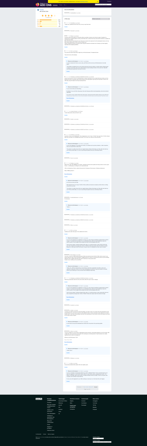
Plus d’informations (70, 98)
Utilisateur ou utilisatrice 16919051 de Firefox (79, 129)
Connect (83, 400)
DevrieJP (72, 30)
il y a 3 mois (76, 305)
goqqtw (72, 305)
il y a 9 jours (77, 30)
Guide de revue (50, 430)
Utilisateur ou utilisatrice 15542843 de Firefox (79, 124)
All (59, 413)
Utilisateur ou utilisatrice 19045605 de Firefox (79, 76)
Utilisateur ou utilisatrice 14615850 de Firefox (79, 214)
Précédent (79, 387)
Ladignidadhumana (74, 197)
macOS (60, 405)
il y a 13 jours (76, 35)
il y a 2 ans (78, 12)
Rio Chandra (73, 254)
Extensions (55, 5)
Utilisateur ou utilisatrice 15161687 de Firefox (79, 278)
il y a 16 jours (91, 106)
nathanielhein (73, 12)
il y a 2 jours (77, 22)
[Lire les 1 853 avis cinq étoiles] (48, 19)
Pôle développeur (51, 413)
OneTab (42, 9)
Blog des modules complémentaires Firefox (51, 406)
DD (71, 230)
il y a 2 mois (76, 163)
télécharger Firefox (84, 1)
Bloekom (72, 358)
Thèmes (60, 5)
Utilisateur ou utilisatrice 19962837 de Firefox (79, 219)
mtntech (72, 134)
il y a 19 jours (80, 111)
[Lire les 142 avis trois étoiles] (48, 23)
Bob (71, 363)
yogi (72, 157)
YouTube (95, 403)
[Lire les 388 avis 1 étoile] (48, 26)
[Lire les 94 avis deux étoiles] (48, 24)
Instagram (95, 400)
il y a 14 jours (86, 61)
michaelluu (73, 22)
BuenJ (72, 35)
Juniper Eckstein (74, 111)
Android (60, 409)
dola (72, 331)
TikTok (94, 405)
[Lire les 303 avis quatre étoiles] (48, 21)
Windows (61, 403)
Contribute (83, 403)
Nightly (71, 400)
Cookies (44, 434)
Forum (48, 424)
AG (71, 50)
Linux (60, 411)
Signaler (66, 26)
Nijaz (72, 225)
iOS (59, 407)
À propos (49, 402)
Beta (71, 403)
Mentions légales (51, 434)
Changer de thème (96, 440)
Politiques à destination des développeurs (50, 417)
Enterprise (72, 409)
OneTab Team (45, 11)
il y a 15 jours (75, 50)
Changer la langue (96, 436)
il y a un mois (76, 119)
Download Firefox (63, 400)
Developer (83, 405)
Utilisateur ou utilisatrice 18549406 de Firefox (79, 106)
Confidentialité (38, 434)
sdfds (72, 310)
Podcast (95, 409)
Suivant (95, 387)
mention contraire (41, 437)
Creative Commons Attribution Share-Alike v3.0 (73, 437)
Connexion (109, 1)
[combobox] (103, 4)
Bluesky (95, 407)
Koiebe (72, 163)
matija (72, 119)
